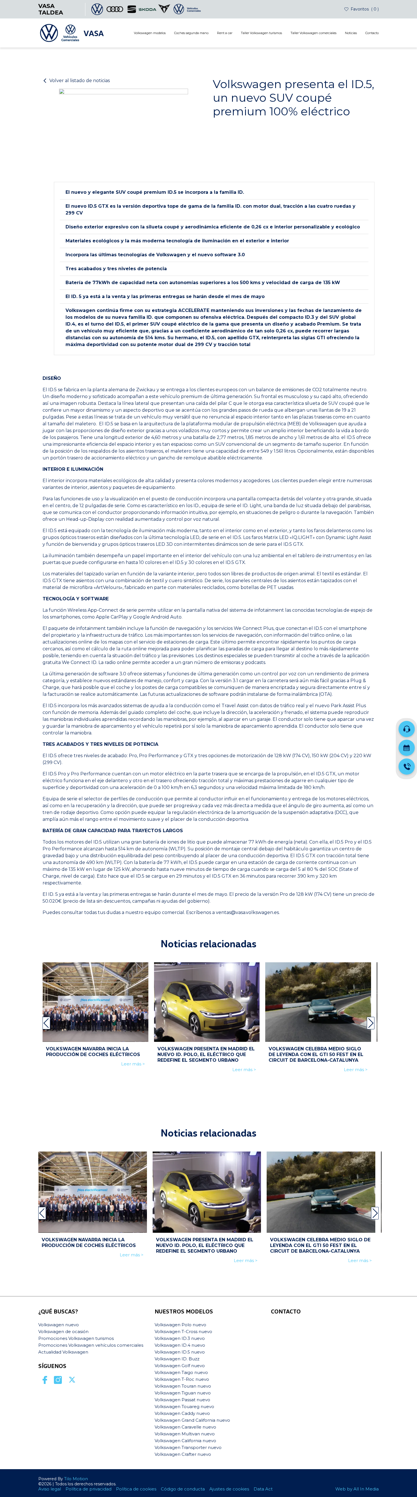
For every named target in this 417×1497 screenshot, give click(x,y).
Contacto (372, 33)
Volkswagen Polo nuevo (180, 1324)
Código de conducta (183, 1488)
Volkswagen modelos (150, 33)
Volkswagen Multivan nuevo (185, 1433)
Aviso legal (49, 1488)
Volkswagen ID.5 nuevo (180, 1352)
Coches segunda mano (191, 33)
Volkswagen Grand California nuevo (192, 1420)
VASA (93, 33)
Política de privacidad (88, 1488)
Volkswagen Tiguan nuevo (183, 1393)
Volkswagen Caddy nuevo (182, 1413)
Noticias (351, 33)
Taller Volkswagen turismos (261, 33)
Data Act (263, 1488)
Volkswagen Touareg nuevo (184, 1406)
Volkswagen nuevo (58, 1324)
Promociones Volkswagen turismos (76, 1338)
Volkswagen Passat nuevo (182, 1399)
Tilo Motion (76, 1478)
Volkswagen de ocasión (63, 1331)
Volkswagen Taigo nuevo (181, 1372)
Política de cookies (136, 1488)
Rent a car (224, 33)
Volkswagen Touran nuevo (183, 1386)
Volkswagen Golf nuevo (180, 1365)
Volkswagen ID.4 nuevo (180, 1345)
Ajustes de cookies (229, 1488)
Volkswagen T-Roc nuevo (182, 1379)
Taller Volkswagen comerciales (313, 33)
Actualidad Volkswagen (63, 1352)
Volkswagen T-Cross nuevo (183, 1331)
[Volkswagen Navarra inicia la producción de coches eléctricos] (95, 1002)
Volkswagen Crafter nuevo (183, 1454)
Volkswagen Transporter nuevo (188, 1447)
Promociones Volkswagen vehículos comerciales (90, 1345)
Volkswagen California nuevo (185, 1440)
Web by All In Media (357, 1488)
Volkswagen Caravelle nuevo (185, 1427)
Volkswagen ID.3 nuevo (180, 1338)
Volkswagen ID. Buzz (177, 1358)
